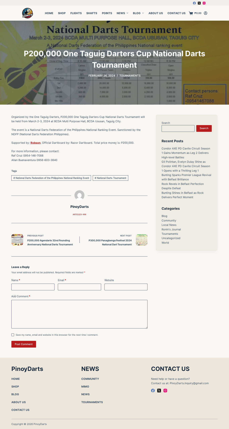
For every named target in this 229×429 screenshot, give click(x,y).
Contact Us (176, 13)
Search (166, 122)
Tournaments (129, 75)
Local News (169, 225)
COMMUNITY (90, 378)
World (165, 242)
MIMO (85, 386)
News (121, 13)
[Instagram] (204, 3)
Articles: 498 (79, 214)
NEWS (85, 394)
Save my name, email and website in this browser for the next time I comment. (57, 334)
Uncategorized (171, 238)
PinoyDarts (40, 424)
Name (15, 280)
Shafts (91, 13)
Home (49, 13)
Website (109, 280)
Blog (136, 13)
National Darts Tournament (110, 177)
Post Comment (24, 344)
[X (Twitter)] (199, 3)
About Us (156, 13)
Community (169, 220)
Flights (76, 13)
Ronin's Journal (171, 229)
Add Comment (20, 296)
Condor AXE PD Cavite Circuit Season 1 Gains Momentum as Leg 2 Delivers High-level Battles (186, 153)
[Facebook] (194, 3)
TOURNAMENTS (92, 402)
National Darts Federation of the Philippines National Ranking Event (51, 177)
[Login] (205, 13)
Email (62, 280)
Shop (62, 13)
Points (107, 13)
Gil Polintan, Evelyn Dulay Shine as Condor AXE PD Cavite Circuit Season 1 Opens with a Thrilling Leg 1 (186, 166)
